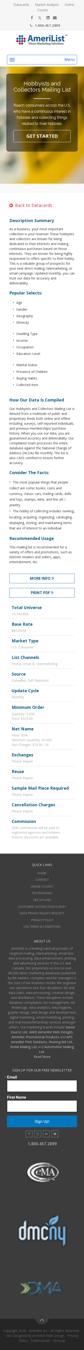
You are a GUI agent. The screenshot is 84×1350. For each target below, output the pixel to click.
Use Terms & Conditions (42, 926)
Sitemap (59, 1340)
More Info (41, 578)
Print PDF (41, 592)
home (42, 873)
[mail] (55, 17)
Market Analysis (47, 4)
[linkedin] (48, 17)
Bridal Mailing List (23, 1047)
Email (12, 1077)
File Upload (42, 900)
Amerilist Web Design (48, 1335)
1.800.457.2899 (47, 25)
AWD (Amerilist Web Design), (51, 1032)
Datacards (21, 4)
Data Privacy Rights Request (42, 913)
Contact (42, 880)
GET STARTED (42, 136)
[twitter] (39, 17)
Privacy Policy (42, 920)
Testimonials (42, 893)
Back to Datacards (33, 205)
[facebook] (32, 17)
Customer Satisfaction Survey (42, 906)
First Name (16, 1097)
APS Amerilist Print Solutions (42, 1039)
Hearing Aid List (60, 1042)
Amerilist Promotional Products (35, 1037)
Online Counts (42, 886)
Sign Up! (42, 1121)
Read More (42, 1056)
